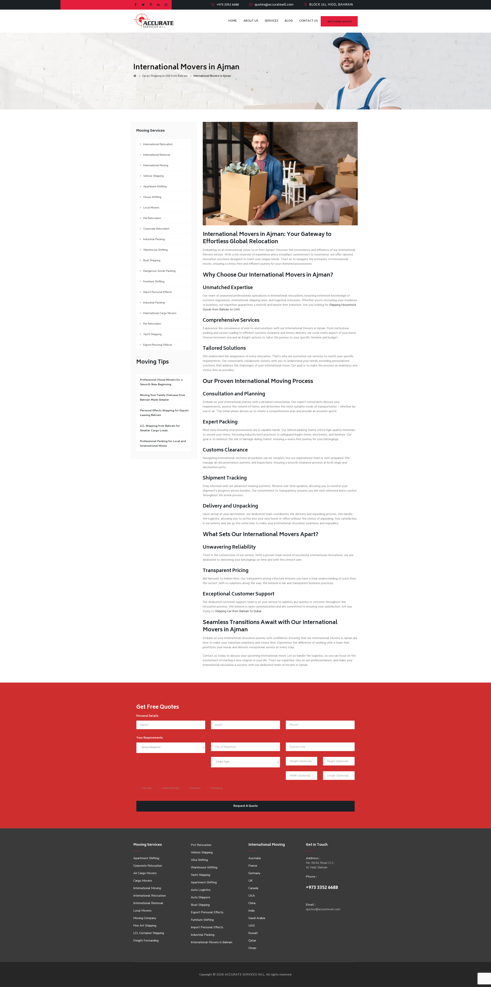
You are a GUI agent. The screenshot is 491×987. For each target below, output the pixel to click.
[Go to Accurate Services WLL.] (134, 75)
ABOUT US (250, 21)
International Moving (155, 165)
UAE (251, 925)
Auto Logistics (201, 890)
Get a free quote (340, 22)
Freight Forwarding (146, 940)
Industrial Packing (154, 239)
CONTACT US (308, 21)
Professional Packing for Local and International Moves (163, 443)
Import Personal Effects (157, 292)
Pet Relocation (152, 218)
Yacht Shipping (152, 334)
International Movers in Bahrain (211, 942)
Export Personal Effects (157, 345)
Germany (254, 873)
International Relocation (158, 144)
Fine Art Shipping (144, 925)
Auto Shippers (200, 897)
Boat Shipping (151, 260)
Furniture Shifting (153, 281)
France (252, 866)
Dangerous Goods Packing (159, 271)
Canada (253, 888)
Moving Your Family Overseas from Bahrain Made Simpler (162, 397)
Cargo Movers (142, 881)
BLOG (289, 21)
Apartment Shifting (154, 186)
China (251, 903)
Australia (254, 858)
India (251, 910)
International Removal (156, 155)
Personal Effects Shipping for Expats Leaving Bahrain (164, 413)
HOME (232, 21)
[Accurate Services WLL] (153, 21)
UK (250, 881)
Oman (252, 948)
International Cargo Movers (159, 313)
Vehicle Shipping (153, 176)
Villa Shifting (199, 860)
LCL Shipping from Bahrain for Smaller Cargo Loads (160, 428)
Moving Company (144, 918)
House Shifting (152, 197)
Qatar (252, 940)
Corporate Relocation (156, 229)
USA (251, 896)
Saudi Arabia (256, 918)
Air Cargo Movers (145, 873)
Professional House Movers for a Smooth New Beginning (161, 382)
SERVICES (271, 21)
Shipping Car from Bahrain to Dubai (238, 611)
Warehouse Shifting (155, 250)
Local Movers (151, 207)
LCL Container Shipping (148, 933)
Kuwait (253, 933)
